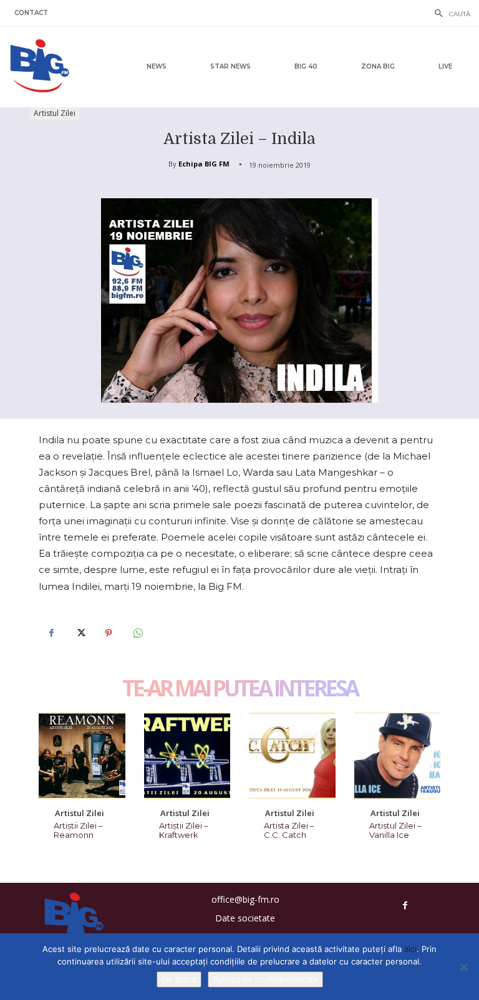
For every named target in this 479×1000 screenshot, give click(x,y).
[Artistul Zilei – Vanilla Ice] (397, 756)
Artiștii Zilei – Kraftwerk (183, 830)
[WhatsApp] (137, 633)
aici (410, 949)
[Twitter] (79, 633)
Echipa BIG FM (204, 163)
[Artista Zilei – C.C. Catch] (292, 756)
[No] (463, 967)
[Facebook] (51, 633)
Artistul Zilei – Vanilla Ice (395, 830)
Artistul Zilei (54, 113)
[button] (449, 14)
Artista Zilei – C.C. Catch (289, 830)
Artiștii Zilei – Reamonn (78, 830)
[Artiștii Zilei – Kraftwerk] (187, 756)
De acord (179, 979)
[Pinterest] (108, 633)
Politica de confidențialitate (265, 979)
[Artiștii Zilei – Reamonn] (82, 756)
